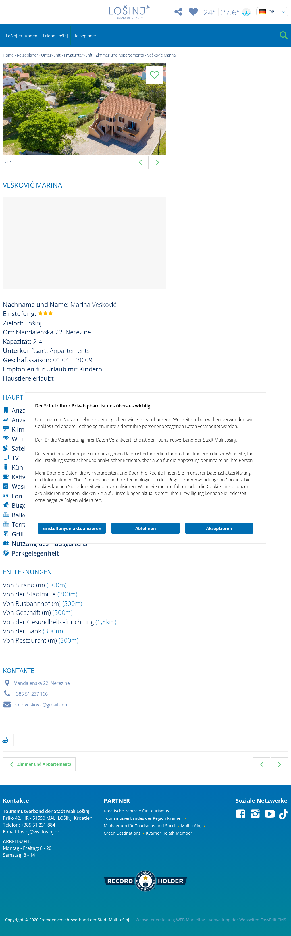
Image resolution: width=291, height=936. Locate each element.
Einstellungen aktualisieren (71, 528)
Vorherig (261, 764)
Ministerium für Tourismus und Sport (139, 825)
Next (157, 162)
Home (8, 55)
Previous (140, 162)
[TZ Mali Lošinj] (129, 12)
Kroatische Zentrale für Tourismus (136, 811)
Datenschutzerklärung (229, 473)
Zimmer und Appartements (120, 55)
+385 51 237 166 (31, 694)
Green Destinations (122, 833)
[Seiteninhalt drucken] (5, 740)
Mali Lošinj (191, 825)
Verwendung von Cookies (216, 480)
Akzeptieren (219, 528)
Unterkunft (51, 55)
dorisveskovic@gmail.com (41, 705)
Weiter (279, 764)
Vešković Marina (161, 55)
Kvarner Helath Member (169, 833)
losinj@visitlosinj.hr (38, 832)
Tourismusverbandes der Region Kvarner (143, 818)
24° (209, 12)
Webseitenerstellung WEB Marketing (170, 919)
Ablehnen (145, 528)
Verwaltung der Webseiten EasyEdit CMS (247, 919)
